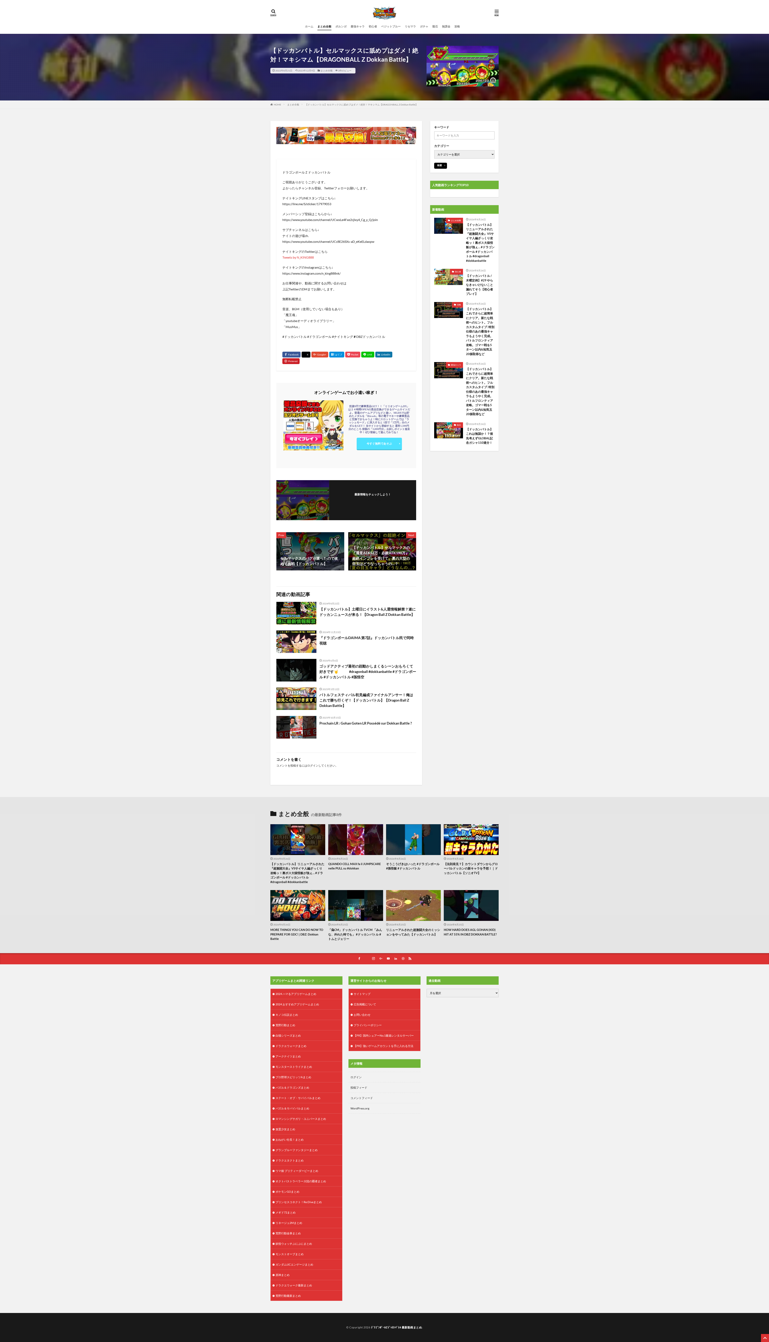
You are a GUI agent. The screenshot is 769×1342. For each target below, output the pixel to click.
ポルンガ (341, 26)
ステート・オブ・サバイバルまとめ (298, 1098)
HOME (277, 104)
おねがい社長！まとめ (290, 1139)
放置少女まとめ (285, 1129)
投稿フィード (358, 1087)
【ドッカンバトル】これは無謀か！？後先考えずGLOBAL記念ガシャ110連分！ (479, 436)
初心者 (373, 26)
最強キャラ (358, 26)
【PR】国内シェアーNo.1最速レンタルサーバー (384, 1035)
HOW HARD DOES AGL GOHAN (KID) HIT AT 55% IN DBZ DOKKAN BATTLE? (470, 932)
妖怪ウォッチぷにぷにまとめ (294, 1243)
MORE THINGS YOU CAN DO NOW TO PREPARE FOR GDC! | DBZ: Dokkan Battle (296, 934)
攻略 (457, 26)
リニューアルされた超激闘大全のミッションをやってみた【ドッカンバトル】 (413, 932)
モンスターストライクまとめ (294, 1066)
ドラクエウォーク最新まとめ (294, 1285)
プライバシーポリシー (368, 1025)
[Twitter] (306, 355)
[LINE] (367, 354)
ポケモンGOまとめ (287, 1191)
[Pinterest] (291, 361)
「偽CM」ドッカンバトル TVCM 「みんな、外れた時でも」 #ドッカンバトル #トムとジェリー (355, 934)
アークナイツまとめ (288, 1056)
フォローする (372, 499)
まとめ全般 (324, 26)
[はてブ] (336, 354)
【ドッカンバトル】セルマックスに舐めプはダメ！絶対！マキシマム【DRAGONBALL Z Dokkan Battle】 (361, 104)
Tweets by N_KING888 (298, 257)
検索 (439, 165)
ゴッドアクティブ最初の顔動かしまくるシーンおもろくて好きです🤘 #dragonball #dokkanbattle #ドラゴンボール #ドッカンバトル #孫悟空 (367, 671)
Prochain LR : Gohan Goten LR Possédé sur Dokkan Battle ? (365, 723)
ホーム (309, 26)
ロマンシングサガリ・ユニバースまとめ (301, 1118)
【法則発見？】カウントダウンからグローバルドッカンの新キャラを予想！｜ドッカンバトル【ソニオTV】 (471, 868)
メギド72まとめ (286, 1212)
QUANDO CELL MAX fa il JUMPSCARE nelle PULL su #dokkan (354, 866)
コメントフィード (361, 1098)
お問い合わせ (362, 1014)
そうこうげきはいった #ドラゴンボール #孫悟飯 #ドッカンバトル (413, 866)
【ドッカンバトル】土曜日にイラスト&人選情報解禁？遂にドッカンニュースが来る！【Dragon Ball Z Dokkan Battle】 (367, 612)
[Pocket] (352, 354)
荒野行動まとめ (285, 1025)
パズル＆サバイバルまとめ (292, 1108)
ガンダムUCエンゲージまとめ (294, 1264)
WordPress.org (359, 1108)
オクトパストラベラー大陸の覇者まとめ (301, 1181)
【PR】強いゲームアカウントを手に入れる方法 (383, 1046)
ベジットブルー (391, 26)
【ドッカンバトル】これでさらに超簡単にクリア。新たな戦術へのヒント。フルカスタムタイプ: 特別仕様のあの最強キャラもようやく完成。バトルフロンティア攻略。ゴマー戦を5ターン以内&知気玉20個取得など (480, 331)
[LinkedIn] (383, 354)
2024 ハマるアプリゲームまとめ (296, 994)
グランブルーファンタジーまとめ (297, 1150)
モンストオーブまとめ (290, 1254)
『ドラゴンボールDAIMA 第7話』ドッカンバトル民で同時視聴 (366, 640)
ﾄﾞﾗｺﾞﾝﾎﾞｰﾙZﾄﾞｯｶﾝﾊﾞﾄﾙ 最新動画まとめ (396, 1327)
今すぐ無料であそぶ (379, 443)
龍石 (435, 26)
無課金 (446, 26)
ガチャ (424, 26)
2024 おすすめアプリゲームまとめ (297, 1004)
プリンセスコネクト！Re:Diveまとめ (299, 1202)
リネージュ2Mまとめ (289, 1223)
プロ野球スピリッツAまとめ (293, 1077)
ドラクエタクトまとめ (290, 1160)
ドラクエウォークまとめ (291, 1046)
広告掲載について (365, 1004)
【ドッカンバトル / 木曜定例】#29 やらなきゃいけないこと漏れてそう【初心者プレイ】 (479, 284)
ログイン (312, 765)
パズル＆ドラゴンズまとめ (292, 1087)
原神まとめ (283, 1275)
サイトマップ (362, 994)
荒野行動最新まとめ (288, 1295)
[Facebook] (291, 354)
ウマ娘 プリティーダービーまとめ (297, 1170)
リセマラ (410, 26)
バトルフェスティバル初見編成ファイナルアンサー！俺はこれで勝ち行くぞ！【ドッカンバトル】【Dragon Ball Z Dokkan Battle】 (366, 700)
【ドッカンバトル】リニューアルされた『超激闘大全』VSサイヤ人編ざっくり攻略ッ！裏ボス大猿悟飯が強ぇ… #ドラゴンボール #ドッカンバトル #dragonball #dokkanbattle (480, 242)
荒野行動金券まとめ (288, 1233)
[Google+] (319, 354)
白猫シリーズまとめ (288, 1035)
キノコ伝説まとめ (287, 1014)
